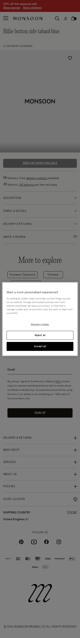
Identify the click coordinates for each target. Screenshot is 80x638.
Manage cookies (40, 324)
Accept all (40, 346)
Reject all (40, 335)
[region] (40, 319)
